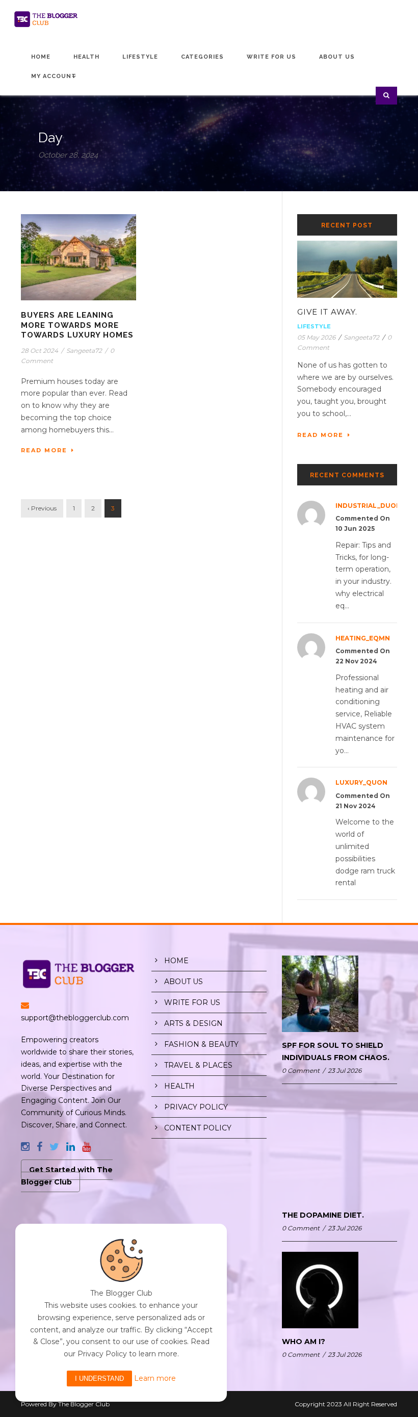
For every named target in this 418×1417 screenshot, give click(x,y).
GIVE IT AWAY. (327, 312)
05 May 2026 (316, 337)
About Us (337, 57)
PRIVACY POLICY (196, 1107)
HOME (176, 960)
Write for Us (271, 57)
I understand (99, 1378)
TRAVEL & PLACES (198, 1065)
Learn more (155, 1378)
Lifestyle (140, 57)
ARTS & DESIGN (193, 1023)
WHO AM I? (303, 1341)
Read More (44, 450)
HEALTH (179, 1086)
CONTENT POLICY (197, 1127)
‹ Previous (42, 508)
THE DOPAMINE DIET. (323, 1215)
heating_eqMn (362, 638)
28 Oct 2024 (39, 350)
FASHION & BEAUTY (201, 1044)
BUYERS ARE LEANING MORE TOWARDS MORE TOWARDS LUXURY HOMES (77, 325)
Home (40, 57)
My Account (53, 76)
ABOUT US (183, 981)
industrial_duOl (367, 505)
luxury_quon (361, 782)
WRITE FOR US (192, 1002)
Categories (202, 57)
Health (86, 57)
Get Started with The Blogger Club (67, 1176)
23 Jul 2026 (344, 1070)
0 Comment (301, 1070)
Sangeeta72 (84, 350)
